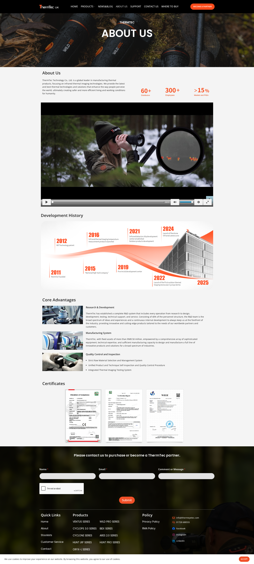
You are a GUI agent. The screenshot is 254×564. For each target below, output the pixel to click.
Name (43, 469)
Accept (244, 559)
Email (103, 469)
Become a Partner (202, 6)
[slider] (108, 202)
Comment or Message (171, 469)
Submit (127, 500)
